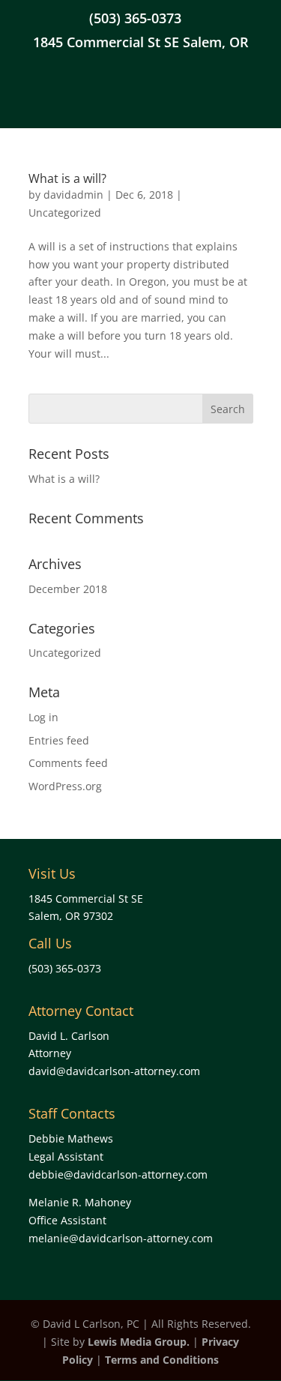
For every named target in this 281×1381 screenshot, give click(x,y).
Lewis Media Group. (139, 1342)
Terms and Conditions (162, 1360)
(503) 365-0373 (135, 19)
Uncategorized (64, 212)
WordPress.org (65, 786)
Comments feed (68, 763)
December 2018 (67, 589)
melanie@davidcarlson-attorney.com (120, 1238)
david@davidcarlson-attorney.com (114, 1071)
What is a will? (67, 178)
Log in (43, 717)
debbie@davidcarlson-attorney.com (118, 1174)
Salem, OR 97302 (70, 916)
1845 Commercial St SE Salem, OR (141, 43)
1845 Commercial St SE (85, 898)
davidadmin (73, 194)
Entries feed (58, 740)
